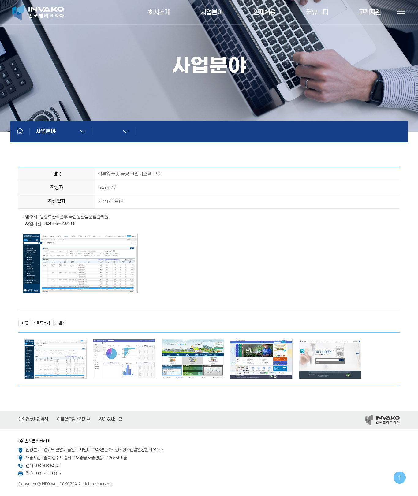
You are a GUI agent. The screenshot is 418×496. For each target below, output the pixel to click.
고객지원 (370, 12)
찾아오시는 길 (110, 419)
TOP (400, 478)
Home (20, 130)
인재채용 (264, 12)
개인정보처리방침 (33, 419)
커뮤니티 (317, 12)
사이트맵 (401, 12)
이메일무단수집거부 (73, 419)
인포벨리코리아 (38, 12)
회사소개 (159, 12)
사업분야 (212, 12)
